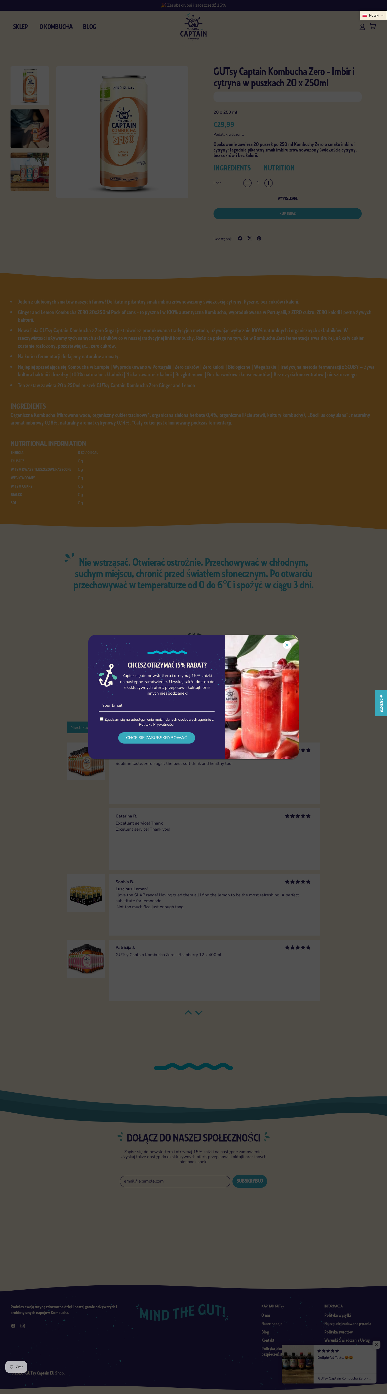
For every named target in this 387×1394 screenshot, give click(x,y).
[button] (373, 15)
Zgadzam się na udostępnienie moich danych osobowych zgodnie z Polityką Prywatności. (158, 722)
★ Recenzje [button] (381, 703)
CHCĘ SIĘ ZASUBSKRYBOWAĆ (156, 738)
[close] (287, 645)
